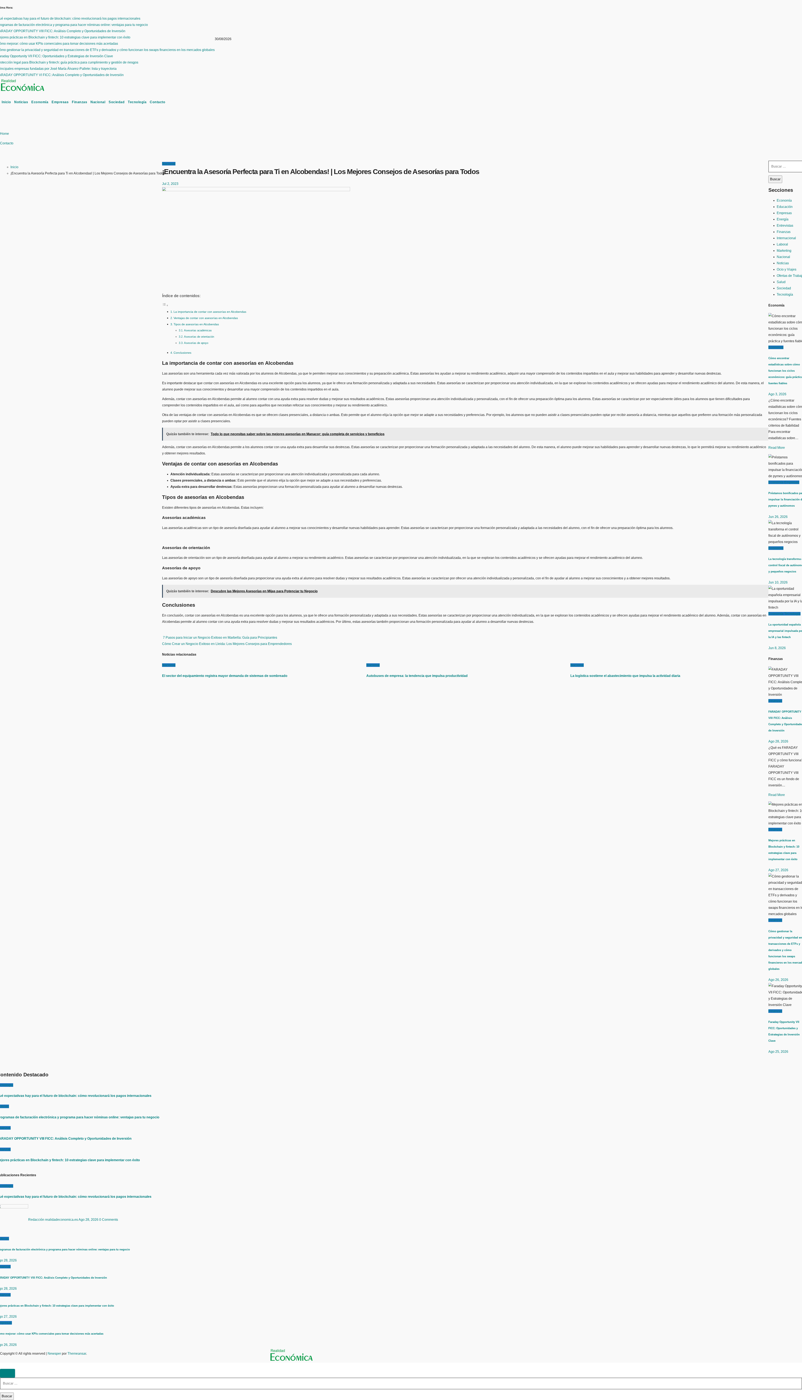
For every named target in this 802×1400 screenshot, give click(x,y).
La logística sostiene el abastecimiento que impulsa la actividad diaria (625, 676)
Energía (782, 219)
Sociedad (116, 102)
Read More (776, 447)
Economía (39, 102)
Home (4, 133)
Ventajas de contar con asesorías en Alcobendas (206, 318)
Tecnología (137, 102)
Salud (781, 282)
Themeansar (76, 1353)
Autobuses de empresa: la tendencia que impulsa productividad (417, 676)
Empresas (60, 102)
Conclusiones (182, 352)
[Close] (7, 1373)
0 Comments (108, 1219)
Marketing (784, 250)
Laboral (782, 244)
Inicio (6, 102)
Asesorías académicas (198, 330)
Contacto (157, 102)
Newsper (54, 1353)
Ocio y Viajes (786, 269)
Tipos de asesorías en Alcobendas (196, 324)
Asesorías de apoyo (196, 343)
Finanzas (79, 102)
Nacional (97, 102)
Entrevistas (785, 225)
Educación (785, 207)
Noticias (21, 102)
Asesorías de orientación (199, 336)
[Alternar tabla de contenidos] (165, 305)
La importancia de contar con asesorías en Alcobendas (210, 311)
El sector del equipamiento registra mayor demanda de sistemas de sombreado (224, 676)
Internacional (786, 238)
